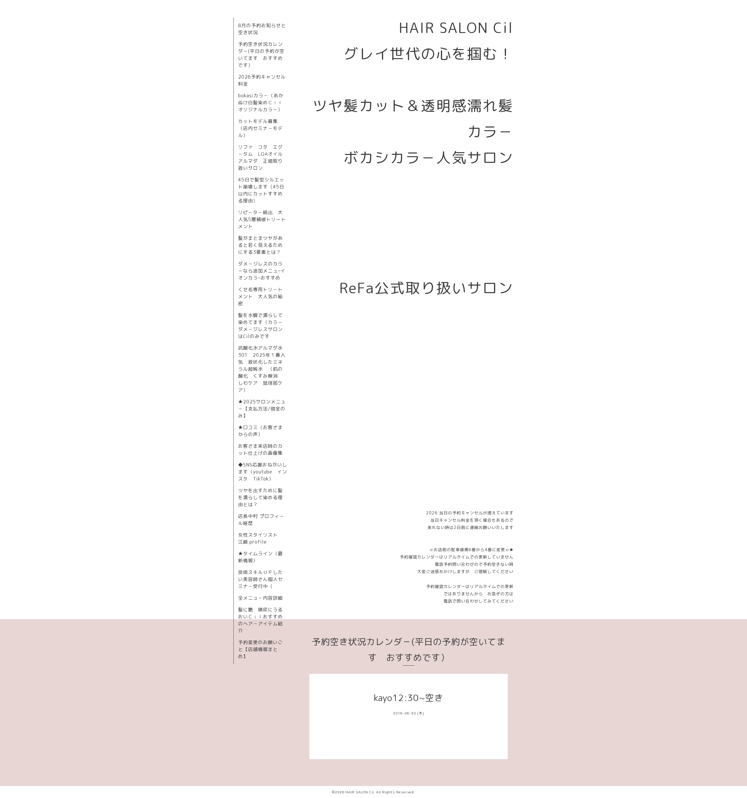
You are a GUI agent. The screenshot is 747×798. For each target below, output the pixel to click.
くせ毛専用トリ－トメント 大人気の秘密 (260, 296)
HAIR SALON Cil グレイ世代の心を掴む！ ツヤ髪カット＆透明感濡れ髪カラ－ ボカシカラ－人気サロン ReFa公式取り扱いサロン (421, 158)
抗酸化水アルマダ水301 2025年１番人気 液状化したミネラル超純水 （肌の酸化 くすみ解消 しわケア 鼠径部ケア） (261, 369)
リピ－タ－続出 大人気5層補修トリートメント (262, 219)
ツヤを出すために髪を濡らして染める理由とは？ (260, 497)
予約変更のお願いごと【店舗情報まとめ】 (260, 649)
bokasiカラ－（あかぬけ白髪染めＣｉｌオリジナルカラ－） (260, 102)
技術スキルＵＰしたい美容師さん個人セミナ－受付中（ (260, 579)
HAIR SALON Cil (359, 792)
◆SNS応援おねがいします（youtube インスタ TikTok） (262, 472)
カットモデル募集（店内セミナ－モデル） (260, 128)
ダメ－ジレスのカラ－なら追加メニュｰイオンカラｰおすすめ (261, 271)
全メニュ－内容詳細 (260, 598)
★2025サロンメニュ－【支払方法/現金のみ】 (262, 408)
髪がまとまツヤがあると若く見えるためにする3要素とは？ (260, 245)
